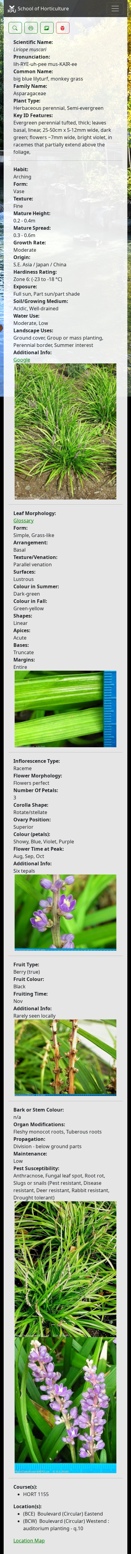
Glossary (23, 520)
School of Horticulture (42, 8)
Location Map (29, 1540)
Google (21, 359)
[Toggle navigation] (115, 8)
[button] (15, 28)
